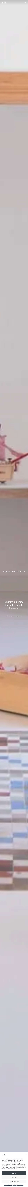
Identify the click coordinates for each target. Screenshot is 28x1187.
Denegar (14, 1177)
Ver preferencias (14, 1181)
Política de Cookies (8, 1185)
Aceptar (14, 1173)
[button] (25, 1155)
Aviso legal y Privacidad (18, 1185)
